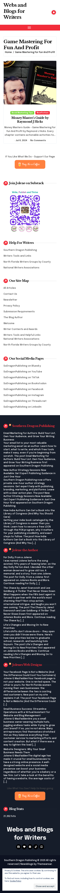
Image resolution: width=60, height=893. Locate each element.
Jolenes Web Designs (27, 665)
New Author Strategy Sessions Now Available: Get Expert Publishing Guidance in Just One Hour (29, 473)
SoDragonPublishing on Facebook (23, 389)
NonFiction (42, 113)
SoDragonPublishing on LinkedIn (22, 407)
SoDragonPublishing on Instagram (23, 395)
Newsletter (10, 300)
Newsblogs (26, 864)
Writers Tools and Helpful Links (21, 335)
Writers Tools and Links (17, 256)
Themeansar (44, 864)
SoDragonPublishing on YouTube (22, 371)
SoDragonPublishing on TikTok (21, 377)
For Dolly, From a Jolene (17, 557)
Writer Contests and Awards (20, 329)
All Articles (9, 288)
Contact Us (10, 294)
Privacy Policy (11, 306)
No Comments (38, 140)
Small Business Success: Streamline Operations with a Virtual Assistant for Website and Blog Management (26, 712)
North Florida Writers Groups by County (27, 262)
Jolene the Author (25, 550)
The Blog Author (13, 317)
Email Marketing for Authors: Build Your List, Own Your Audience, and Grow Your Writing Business (29, 436)
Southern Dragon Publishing (20, 250)
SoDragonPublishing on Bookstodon (24, 383)
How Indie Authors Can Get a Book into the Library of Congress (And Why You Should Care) (29, 513)
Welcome (8, 323)
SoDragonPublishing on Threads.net (25, 401)
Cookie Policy (15, 881)
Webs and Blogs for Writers (15, 11)
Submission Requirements (19, 311)
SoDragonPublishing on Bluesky (22, 366)
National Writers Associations (21, 267)
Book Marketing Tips (22, 113)
